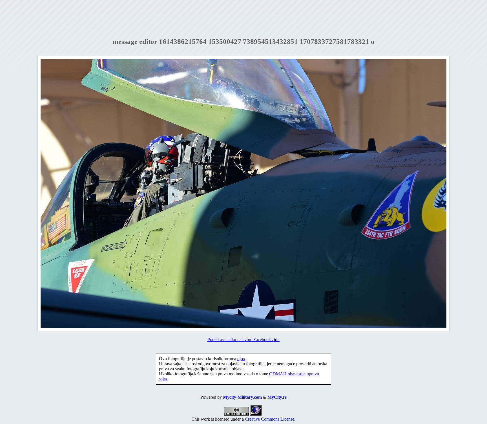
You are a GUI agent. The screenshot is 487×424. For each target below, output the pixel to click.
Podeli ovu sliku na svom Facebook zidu (243, 339)
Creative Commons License (269, 419)
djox (241, 358)
